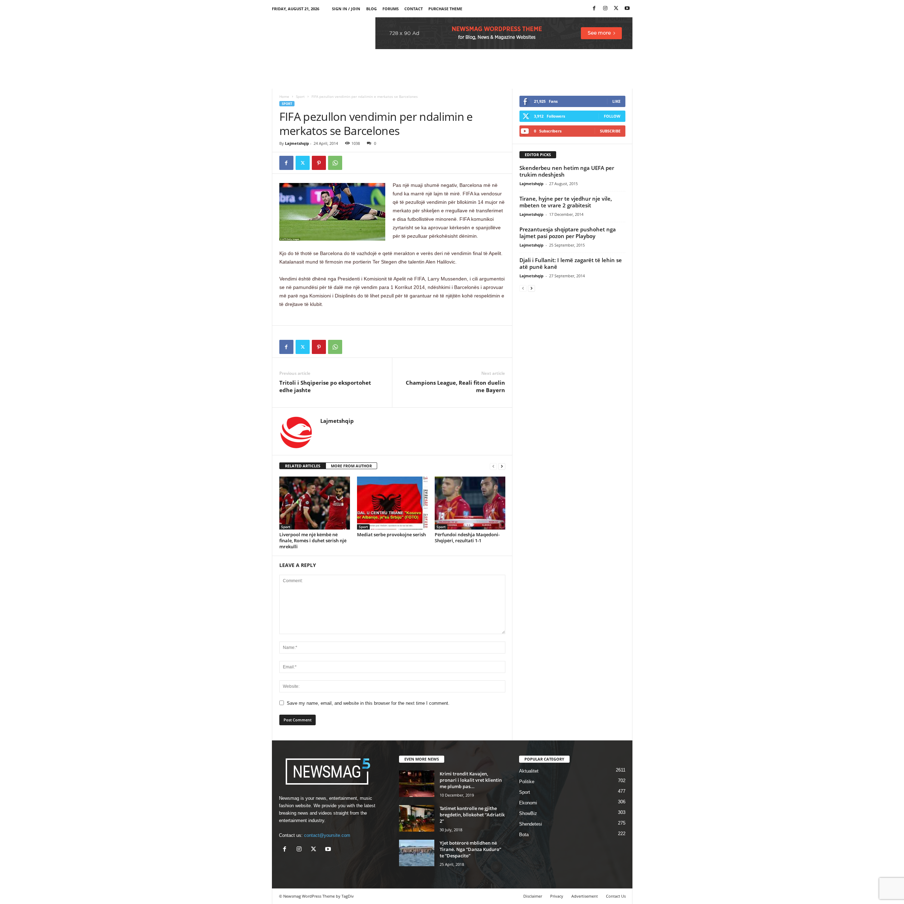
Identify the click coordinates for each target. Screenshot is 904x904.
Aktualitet (529, 771)
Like (616, 101)
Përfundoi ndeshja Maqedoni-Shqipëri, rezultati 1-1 (467, 537)
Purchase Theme (445, 8)
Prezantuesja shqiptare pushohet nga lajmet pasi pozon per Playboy (567, 233)
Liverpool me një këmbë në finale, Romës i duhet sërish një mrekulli (312, 540)
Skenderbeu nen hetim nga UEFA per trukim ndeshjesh (566, 171)
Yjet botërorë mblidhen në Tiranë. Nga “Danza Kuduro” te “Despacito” (470, 849)
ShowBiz (528, 813)
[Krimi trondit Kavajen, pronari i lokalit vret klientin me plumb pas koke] (416, 783)
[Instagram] (605, 9)
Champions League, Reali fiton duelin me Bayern (455, 386)
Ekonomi (528, 802)
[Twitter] (616, 9)
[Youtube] (627, 9)
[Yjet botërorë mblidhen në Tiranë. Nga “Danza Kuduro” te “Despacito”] (416, 853)
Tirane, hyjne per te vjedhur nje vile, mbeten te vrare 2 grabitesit (565, 202)
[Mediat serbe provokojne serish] (392, 503)
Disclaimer (532, 896)
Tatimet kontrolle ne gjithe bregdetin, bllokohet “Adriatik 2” (472, 814)
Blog (371, 8)
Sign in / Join (346, 8)
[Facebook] (594, 9)
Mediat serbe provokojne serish (391, 534)
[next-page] (501, 466)
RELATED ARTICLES (302, 465)
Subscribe (610, 131)
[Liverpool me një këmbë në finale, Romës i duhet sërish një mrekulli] (314, 503)
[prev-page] (493, 466)
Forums (390, 8)
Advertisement (584, 896)
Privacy (556, 896)
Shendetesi (530, 824)
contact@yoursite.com (327, 835)
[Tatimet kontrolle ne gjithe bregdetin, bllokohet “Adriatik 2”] (416, 818)
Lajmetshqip (297, 143)
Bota (524, 834)
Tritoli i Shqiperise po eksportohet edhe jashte (325, 386)
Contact (413, 8)
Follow (612, 116)
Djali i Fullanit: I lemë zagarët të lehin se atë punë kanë (570, 263)
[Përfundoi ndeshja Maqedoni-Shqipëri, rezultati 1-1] (470, 503)
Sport (300, 96)
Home (284, 96)
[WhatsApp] (335, 163)
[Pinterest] (319, 163)
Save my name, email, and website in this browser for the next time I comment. (368, 703)
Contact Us (616, 896)
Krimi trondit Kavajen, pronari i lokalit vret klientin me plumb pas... (471, 780)
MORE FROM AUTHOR (351, 465)
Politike (526, 781)
